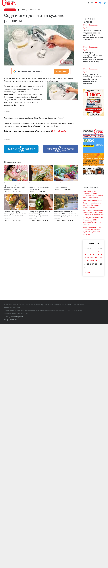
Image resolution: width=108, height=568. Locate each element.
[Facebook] (100, 3)
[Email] (92, 3)
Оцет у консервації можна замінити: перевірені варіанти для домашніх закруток (39, 215)
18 (88, 261)
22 (98, 261)
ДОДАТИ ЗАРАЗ (61, 71)
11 (88, 258)
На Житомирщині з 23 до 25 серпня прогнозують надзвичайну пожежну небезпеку (92, 230)
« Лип (87, 272)
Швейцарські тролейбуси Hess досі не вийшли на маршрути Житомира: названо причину (93, 57)
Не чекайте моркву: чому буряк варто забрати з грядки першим (64, 185)
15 (98, 258)
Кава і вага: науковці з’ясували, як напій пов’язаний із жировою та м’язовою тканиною (93, 35)
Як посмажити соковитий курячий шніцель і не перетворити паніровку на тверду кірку (39, 186)
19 (91, 261)
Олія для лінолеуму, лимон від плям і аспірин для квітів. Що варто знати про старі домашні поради (15, 186)
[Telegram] (104, 3)
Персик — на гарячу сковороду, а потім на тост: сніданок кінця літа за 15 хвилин (15, 215)
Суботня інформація (90, 25)
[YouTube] (96, 3)
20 (93, 261)
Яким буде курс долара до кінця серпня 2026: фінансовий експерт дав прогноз (93, 221)
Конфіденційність (11, 319)
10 (85, 258)
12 (91, 258)
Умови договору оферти (13, 317)
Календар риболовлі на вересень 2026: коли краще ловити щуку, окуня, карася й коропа (66, 215)
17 (85, 261)
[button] (88, 2)
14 (96, 258)
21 (96, 261)
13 (93, 258)
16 (101, 258)
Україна (85, 28)
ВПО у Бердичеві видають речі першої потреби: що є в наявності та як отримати (92, 79)
